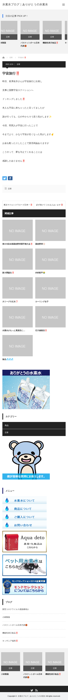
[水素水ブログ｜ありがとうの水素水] (25, 4)
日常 (12, 37)
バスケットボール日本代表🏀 (11, 44)
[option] (12, 34)
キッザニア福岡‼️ (54, 43)
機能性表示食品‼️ (32, 43)
